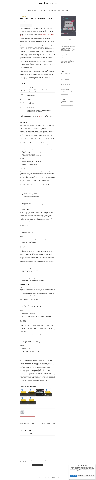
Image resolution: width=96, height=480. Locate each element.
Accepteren (73, 475)
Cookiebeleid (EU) (42, 10)
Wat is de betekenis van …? (66, 73)
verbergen (30, 24)
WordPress (45, 477)
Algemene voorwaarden (54, 10)
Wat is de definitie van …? (65, 79)
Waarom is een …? (64, 94)
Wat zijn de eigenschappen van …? (67, 86)
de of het (72, 75)
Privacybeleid (65, 10)
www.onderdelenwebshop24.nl (67, 105)
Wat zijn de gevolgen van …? (66, 91)
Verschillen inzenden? (31, 10)
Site (21, 457)
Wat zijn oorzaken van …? (65, 89)
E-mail (21, 453)
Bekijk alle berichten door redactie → (27, 416)
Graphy (52, 477)
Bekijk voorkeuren (89, 475)
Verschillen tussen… (48, 3)
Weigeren (80, 475)
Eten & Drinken (23, 16)
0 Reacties (40, 21)
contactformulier (67, 62)
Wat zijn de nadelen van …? (66, 84)
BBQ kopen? (41, 116)
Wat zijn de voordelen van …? (66, 81)
